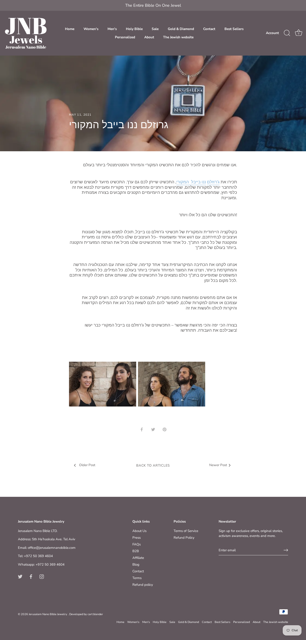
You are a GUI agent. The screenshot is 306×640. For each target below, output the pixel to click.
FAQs (136, 544)
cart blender (95, 614)
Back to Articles (153, 465)
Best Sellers (234, 29)
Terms (137, 578)
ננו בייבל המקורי (191, 182)
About (149, 37)
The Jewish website (178, 37)
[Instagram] (41, 576)
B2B (135, 551)
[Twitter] (20, 576)
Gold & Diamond (181, 29)
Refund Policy (184, 537)
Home (69, 29)
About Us (139, 531)
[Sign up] (286, 550)
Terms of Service (186, 531)
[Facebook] (31, 576)
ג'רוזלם (213, 182)
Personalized (125, 37)
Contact (209, 29)
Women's (91, 29)
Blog (135, 564)
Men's (112, 29)
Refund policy (142, 584)
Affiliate (138, 558)
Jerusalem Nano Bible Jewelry (48, 614)
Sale (155, 29)
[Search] (287, 33)
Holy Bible (134, 29)
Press (136, 537)
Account (272, 33)
